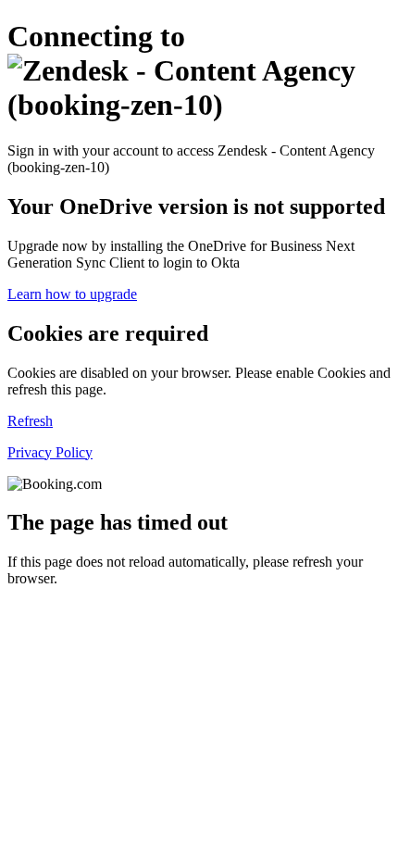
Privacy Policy (50, 452)
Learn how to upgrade (72, 294)
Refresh (30, 421)
